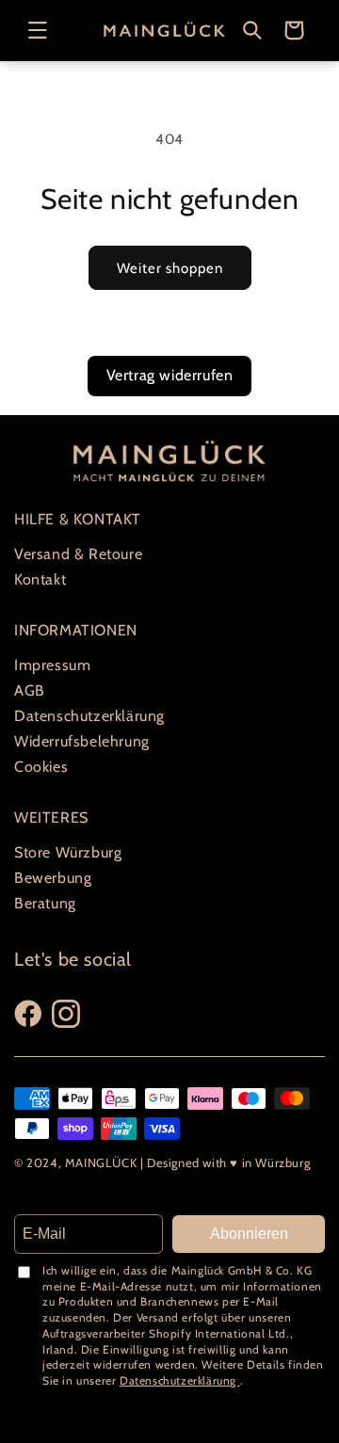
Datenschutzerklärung (89, 716)
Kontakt (40, 579)
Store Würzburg (67, 852)
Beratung (45, 903)
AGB (29, 690)
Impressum (52, 665)
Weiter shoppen (170, 268)
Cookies (41, 767)
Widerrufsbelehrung (82, 741)
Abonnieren (249, 1234)
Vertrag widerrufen (170, 375)
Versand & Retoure (78, 554)
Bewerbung (52, 878)
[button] (37, 30)
